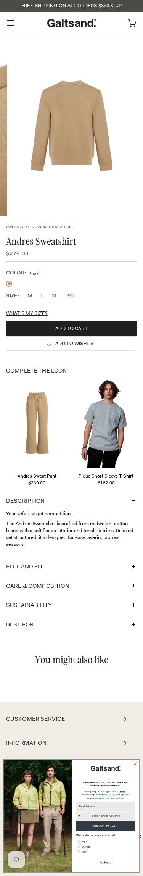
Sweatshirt (17, 226)
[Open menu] (17, 23)
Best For (20, 624)
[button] (71, 343)
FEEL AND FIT (24, 566)
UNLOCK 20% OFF (105, 826)
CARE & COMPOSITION (37, 586)
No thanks (105, 862)
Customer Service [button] (35, 719)
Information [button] (26, 743)
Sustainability (28, 605)
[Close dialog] (135, 764)
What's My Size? (27, 313)
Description (25, 501)
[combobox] (82, 816)
